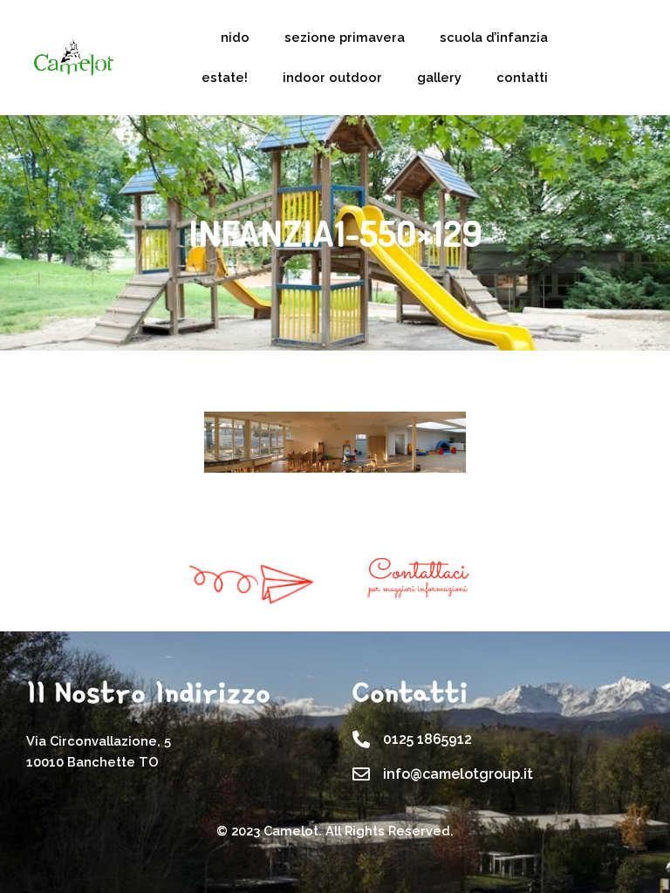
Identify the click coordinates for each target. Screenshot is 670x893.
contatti (522, 77)
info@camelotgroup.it (458, 774)
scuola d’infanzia (494, 37)
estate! (225, 77)
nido (235, 37)
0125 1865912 (427, 739)
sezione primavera (344, 37)
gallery (439, 77)
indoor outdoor (332, 77)
